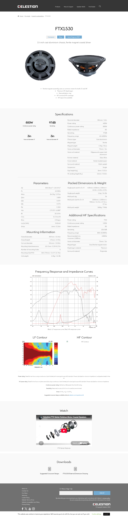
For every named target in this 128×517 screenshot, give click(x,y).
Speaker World (81, 6)
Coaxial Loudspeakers (37, 16)
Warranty (24, 495)
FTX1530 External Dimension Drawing (75, 474)
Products (57, 6)
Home (21, 16)
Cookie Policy (26, 497)
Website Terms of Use (28, 500)
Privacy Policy (26, 504)
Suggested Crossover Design (49, 474)
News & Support (68, 6)
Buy (60, 37)
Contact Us (25, 491)
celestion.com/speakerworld (76, 395)
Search (100, 6)
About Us (24, 488)
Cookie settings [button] (96, 514)
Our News (25, 493)
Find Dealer (92, 6)
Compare (51, 37)
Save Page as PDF (74, 37)
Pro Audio (27, 16)
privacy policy (106, 498)
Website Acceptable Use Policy (30, 502)
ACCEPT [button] (106, 514)
